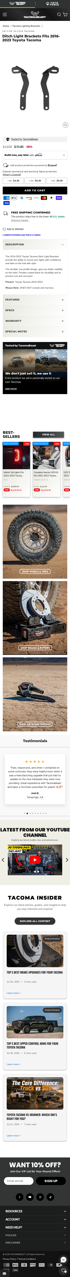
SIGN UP (50, 1181)
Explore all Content (35, 921)
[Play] (35, 860)
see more (11, 388)
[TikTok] (50, 1197)
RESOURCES (14, 1211)
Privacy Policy (9, 1259)
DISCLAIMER (13, 1242)
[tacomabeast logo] (35, 14)
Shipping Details (19, 220)
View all (48, 434)
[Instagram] (40, 1197)
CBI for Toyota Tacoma (18, 31)
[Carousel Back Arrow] (3, 859)
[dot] (32, 872)
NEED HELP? (14, 1227)
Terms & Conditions (27, 1259)
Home (6, 25)
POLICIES (11, 1235)
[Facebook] (19, 1197)
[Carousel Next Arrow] (67, 859)
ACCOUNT (13, 1219)
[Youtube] (30, 1197)
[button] (35, 244)
